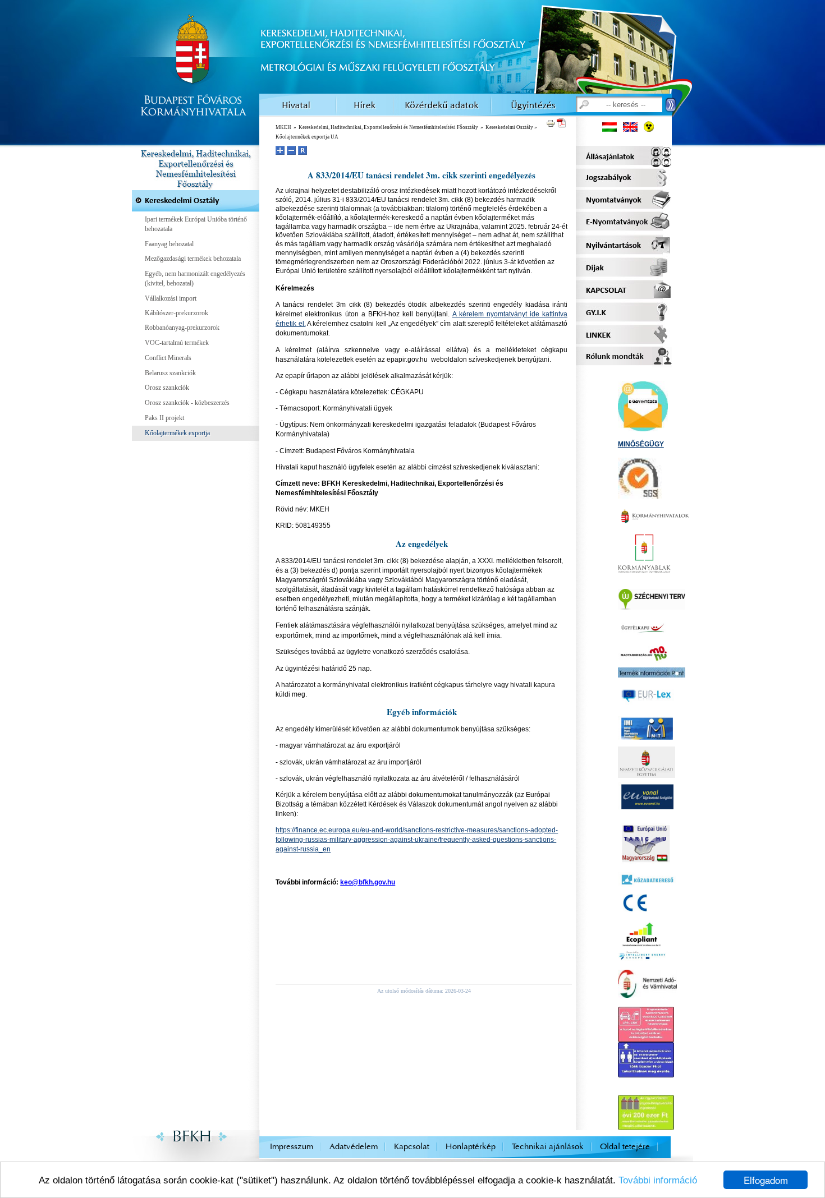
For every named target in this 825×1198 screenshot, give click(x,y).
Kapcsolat (411, 1146)
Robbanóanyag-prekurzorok (182, 327)
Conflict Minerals (168, 358)
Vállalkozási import (170, 298)
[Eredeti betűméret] (302, 150)
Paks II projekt (164, 418)
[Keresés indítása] (671, 105)
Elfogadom (766, 1180)
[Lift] (646, 1072)
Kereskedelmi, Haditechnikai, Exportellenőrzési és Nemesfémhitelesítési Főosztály (388, 127)
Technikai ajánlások (548, 1146)
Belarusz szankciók (170, 373)
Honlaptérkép (471, 1146)
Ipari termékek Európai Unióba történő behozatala (196, 224)
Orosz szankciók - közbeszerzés (187, 403)
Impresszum (291, 1146)
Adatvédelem (353, 1146)
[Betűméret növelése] (280, 150)
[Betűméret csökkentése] (291, 150)
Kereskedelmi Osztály (509, 127)
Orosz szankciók (167, 387)
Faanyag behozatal (169, 244)
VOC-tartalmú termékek (177, 343)
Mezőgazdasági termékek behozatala (193, 258)
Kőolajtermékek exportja (177, 433)
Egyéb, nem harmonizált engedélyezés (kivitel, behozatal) (195, 278)
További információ (657, 1180)
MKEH (283, 127)
